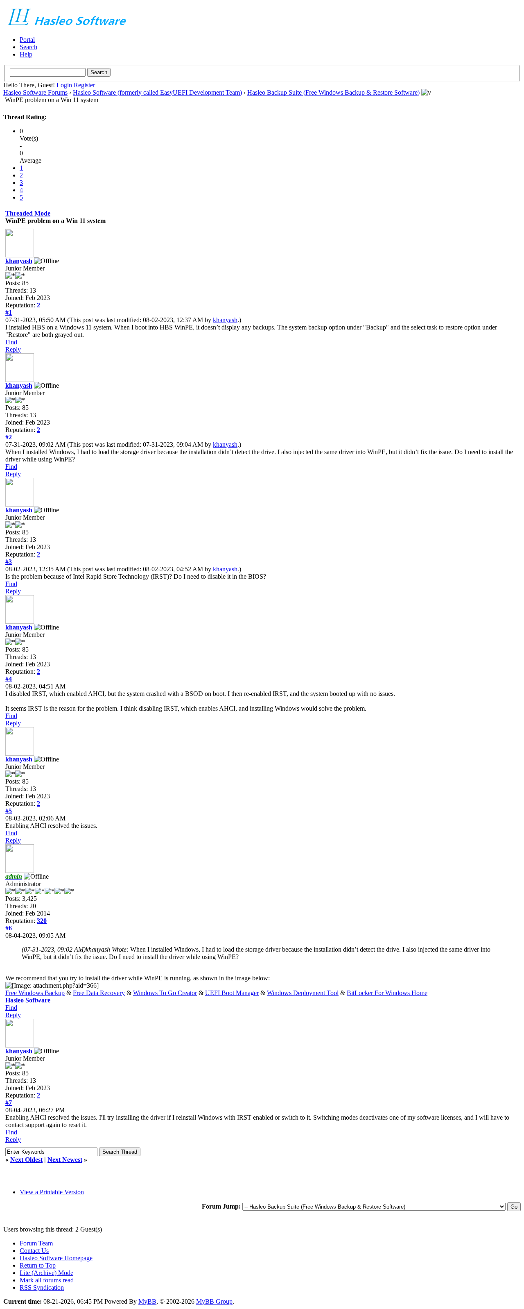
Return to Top (38, 1265)
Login (64, 85)
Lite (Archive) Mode (46, 1272)
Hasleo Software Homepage (56, 1257)
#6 (8, 928)
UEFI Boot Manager (232, 992)
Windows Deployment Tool (303, 992)
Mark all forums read (47, 1280)
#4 (8, 678)
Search (28, 46)
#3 (8, 561)
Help (26, 54)
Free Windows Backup (35, 992)
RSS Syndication (42, 1287)
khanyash (18, 260)
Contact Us (34, 1250)
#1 (8, 312)
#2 (8, 437)
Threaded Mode (27, 213)
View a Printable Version (52, 1192)
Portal (27, 39)
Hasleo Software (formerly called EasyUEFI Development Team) (157, 92)
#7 (8, 1102)
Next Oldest (26, 1159)
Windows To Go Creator (165, 992)
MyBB (147, 1301)
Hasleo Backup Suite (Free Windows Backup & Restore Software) (333, 92)
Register (84, 85)
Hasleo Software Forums (35, 92)
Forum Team (36, 1243)
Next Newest (64, 1159)
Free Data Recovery (99, 992)
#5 (8, 810)
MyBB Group (214, 1301)
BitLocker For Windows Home (387, 992)
